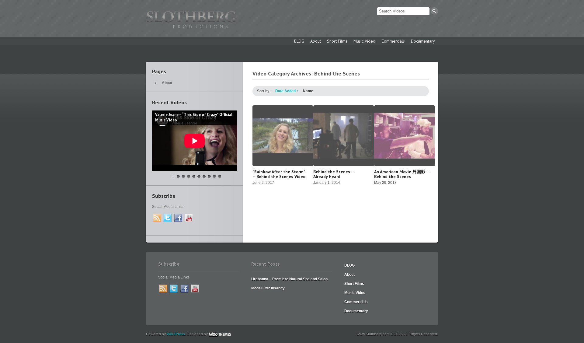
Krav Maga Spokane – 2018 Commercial (178, 176)
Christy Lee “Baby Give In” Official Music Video (204, 176)
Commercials (393, 41)
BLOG (299, 41)
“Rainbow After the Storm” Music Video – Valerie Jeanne (188, 176)
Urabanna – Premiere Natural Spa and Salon (289, 279)
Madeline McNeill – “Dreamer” (198, 176)
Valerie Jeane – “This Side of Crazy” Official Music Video (173, 176)
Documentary (423, 41)
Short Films (337, 41)
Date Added (286, 91)
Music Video (364, 41)
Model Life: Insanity (268, 288)
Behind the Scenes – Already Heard (333, 174)
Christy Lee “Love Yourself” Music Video (214, 176)
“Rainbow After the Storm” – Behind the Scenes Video (278, 174)
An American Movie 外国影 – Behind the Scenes (401, 174)
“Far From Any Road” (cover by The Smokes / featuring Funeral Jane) (209, 176)
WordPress (176, 334)
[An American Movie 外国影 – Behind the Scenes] (404, 165)
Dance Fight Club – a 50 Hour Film (219, 176)
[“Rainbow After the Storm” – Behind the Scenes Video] (282, 165)
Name (308, 91)
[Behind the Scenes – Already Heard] (343, 165)
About (315, 41)
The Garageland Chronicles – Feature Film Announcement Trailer (183, 176)
